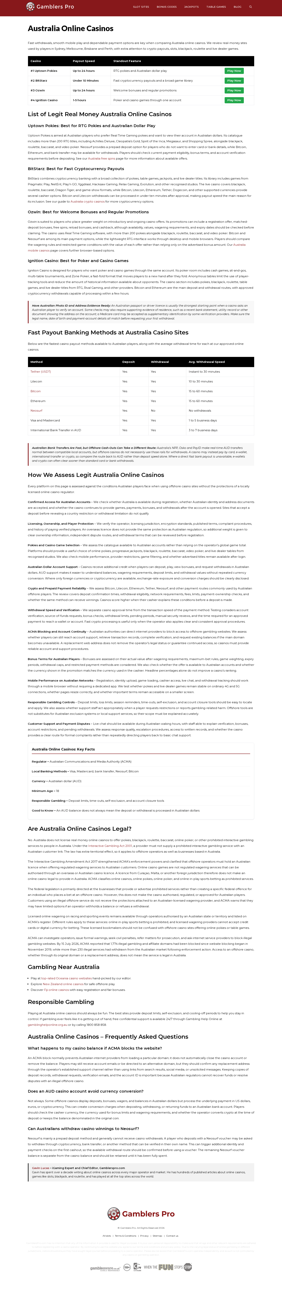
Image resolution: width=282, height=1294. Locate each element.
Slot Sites (141, 6)
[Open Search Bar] (250, 7)
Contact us (172, 1235)
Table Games (216, 6)
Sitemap (157, 1235)
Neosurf (36, 410)
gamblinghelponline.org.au (47, 1025)
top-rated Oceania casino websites (66, 978)
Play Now (234, 71)
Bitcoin (36, 391)
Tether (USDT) (41, 371)
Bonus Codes (167, 6)
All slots (107, 1235)
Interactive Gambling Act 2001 (110, 846)
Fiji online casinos (56, 990)
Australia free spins (101, 158)
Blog (237, 6)
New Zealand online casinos (63, 984)
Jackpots (191, 6)
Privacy (144, 1235)
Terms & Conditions (125, 1235)
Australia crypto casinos (88, 201)
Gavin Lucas (40, 1168)
